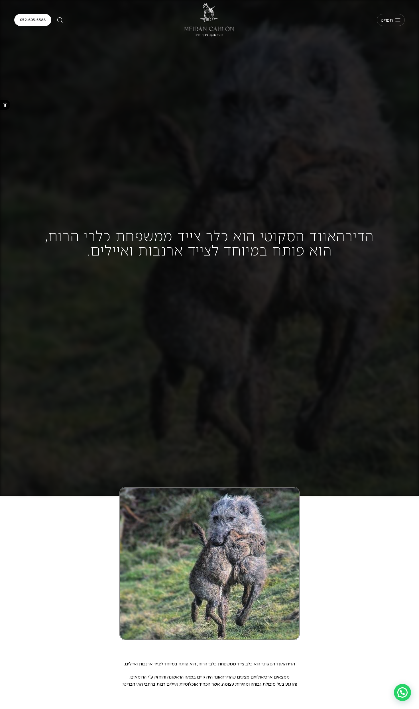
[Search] (60, 20)
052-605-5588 (33, 19)
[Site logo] (209, 19)
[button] (5, 105)
